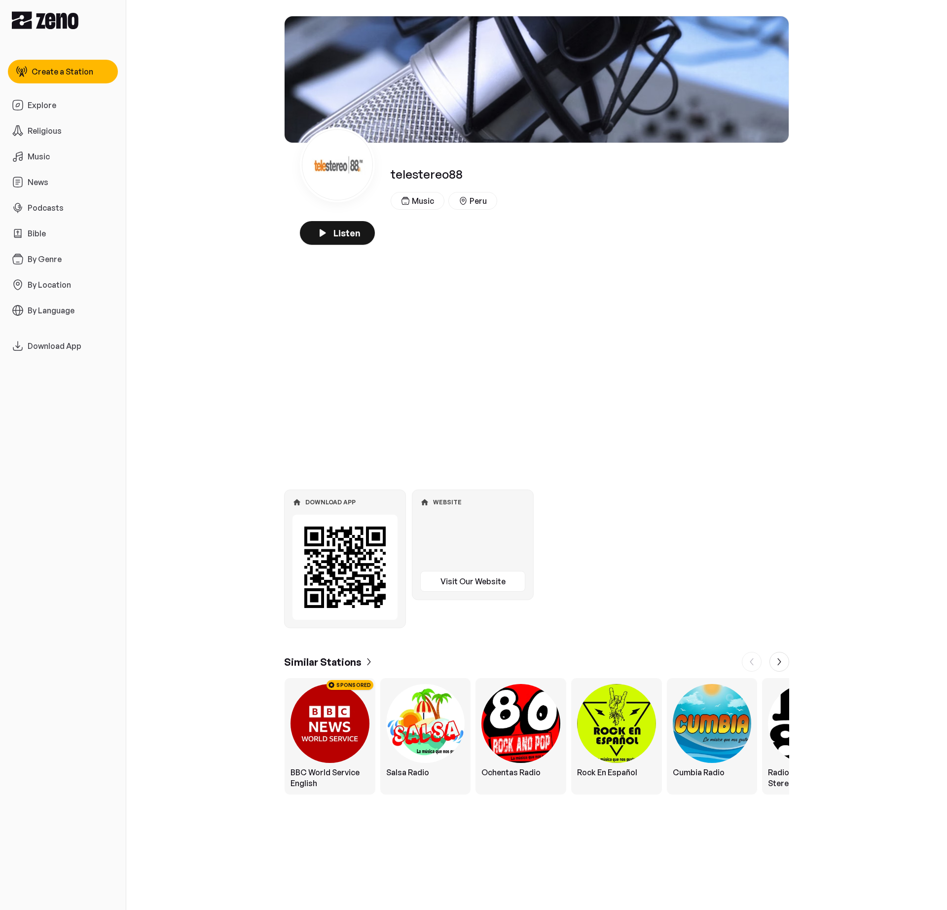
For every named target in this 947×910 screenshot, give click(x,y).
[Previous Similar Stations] (752, 662)
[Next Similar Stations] (779, 662)
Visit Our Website (473, 581)
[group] (536, 736)
